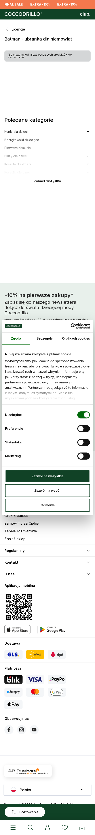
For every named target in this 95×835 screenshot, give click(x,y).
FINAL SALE (13, 4)
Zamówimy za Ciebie (21, 523)
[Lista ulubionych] (64, 827)
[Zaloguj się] (47, 827)
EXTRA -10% (67, 4)
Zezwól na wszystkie (47, 476)
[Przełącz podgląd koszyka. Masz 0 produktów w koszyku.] (82, 827)
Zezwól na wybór (47, 490)
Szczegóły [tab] (44, 338)
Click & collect (16, 515)
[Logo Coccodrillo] (22, 14)
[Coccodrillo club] (85, 14)
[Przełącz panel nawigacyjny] (13, 827)
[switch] (83, 428)
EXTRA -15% (40, 4)
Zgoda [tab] (16, 338)
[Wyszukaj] (30, 827)
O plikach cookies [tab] (76, 338)
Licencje (18, 29)
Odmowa (48, 505)
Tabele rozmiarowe (20, 531)
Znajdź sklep (14, 539)
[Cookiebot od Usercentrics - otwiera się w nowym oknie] (70, 326)
